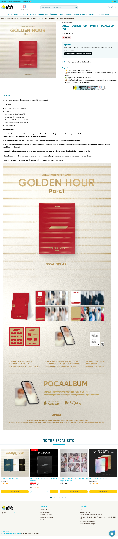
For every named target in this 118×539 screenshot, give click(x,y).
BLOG (42, 520)
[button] (51, 498)
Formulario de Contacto (87, 521)
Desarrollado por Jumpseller (30, 533)
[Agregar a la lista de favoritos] (27, 462)
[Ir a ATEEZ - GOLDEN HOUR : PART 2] (103, 463)
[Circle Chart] (21, 7)
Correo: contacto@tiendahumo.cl (91, 515)
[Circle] (90, 88)
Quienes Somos (85, 512)
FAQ (81, 510)
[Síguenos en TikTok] (14, 513)
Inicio (2, 18)
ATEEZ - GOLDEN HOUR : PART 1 (11, 479)
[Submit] (76, 7)
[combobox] (59, 7)
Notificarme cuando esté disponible (79, 54)
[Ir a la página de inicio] (7, 7)
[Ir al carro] (115, 7)
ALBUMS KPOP (44, 510)
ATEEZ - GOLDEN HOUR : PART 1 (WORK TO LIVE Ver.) (43, 480)
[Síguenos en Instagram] (9, 513)
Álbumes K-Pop (11, 18)
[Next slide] (115, 498)
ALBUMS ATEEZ (37, 18)
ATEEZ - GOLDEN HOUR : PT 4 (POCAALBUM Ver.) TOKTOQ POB (74, 480)
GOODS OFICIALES (46, 515)
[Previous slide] (2, 498)
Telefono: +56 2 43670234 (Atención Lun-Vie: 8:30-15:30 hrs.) (98, 518)
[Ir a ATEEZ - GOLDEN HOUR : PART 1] (15, 463)
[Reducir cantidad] (31, 491)
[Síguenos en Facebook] (12, 513)
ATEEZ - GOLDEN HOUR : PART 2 (99, 479)
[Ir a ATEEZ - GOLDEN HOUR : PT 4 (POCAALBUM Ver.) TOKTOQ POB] (74, 463)
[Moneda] (109, 7)
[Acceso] (112, 7)
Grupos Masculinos (24, 18)
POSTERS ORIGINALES (46, 517)
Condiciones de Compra (88, 524)
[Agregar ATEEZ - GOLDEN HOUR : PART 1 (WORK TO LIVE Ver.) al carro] (54, 491)
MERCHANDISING (45, 512)
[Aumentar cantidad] (48, 491)
